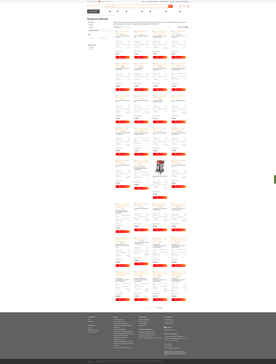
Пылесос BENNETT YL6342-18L (141, 36)
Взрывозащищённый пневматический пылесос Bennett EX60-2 (141, 279)
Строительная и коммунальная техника (123, 343)
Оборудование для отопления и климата (123, 333)
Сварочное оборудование (119, 329)
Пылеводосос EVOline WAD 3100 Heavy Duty (141, 243)
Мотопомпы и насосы (118, 339)
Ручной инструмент (118, 319)
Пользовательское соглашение (146, 336)
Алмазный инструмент (119, 321)
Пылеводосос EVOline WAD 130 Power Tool (123, 133)
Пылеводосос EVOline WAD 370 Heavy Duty (160, 209)
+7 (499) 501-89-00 (168, 323)
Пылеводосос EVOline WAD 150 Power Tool (178, 133)
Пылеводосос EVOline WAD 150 (160, 133)
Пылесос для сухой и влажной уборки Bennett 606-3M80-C (122, 211)
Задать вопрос (167, 344)
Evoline (91, 49)
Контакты (90, 321)
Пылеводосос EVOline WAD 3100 (141, 209)
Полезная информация (153, 1)
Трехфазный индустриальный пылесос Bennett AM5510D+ (178, 279)
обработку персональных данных (139, 360)
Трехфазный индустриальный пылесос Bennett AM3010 (160, 279)
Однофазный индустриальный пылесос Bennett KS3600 (178, 245)
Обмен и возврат (164, 1)
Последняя (159, 307)
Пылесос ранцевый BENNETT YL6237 (158, 101)
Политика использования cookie (147, 332)
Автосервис (116, 345)
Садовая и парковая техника (120, 335)
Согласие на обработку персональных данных (150, 338)
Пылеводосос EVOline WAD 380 (178, 165)
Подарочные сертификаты (182, 1)
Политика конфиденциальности (147, 334)
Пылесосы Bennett (93, 30)
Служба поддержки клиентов (171, 348)
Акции (89, 328)
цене (123, 27)
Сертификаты (142, 325)
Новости (144, 1)
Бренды (91, 24)
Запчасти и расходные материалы (122, 347)
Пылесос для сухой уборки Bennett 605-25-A (178, 68)
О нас (89, 319)
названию (128, 27)
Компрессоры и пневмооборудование (122, 331)
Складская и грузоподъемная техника (122, 341)
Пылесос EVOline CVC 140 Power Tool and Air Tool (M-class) (122, 245)
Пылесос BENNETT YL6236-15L (178, 101)
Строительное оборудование (120, 323)
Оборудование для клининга (120, 337)
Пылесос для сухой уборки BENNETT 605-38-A (141, 133)
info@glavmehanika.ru (106, 1)
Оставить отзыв (168, 346)
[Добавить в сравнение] (128, 31)
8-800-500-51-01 (93, 1)
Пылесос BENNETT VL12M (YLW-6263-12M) (159, 36)
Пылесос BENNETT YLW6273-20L (139, 68)
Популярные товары (93, 330)
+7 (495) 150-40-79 (168, 321)
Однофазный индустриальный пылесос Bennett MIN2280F (122, 279)
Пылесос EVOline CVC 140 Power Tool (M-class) (178, 209)
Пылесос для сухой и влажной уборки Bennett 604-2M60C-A (140, 168)
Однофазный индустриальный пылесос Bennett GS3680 (160, 245)
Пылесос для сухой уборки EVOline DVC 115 (160, 68)
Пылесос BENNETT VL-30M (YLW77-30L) (122, 68)
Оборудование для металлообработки (122, 325)
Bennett (91, 27)
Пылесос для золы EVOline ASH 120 (122, 36)
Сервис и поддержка (144, 319)
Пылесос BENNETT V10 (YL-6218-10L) (178, 36)
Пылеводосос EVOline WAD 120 (123, 101)
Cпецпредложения (92, 332)
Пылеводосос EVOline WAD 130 (141, 101)
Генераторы (116, 327)
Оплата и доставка (143, 321)
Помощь (172, 1)
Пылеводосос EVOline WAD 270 (160, 176)
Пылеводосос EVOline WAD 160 (123, 165)
